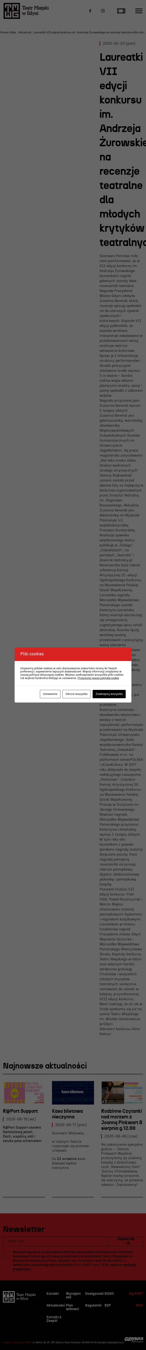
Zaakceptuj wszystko (109, 694)
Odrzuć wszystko (76, 694)
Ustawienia (50, 694)
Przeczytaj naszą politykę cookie (98, 678)
